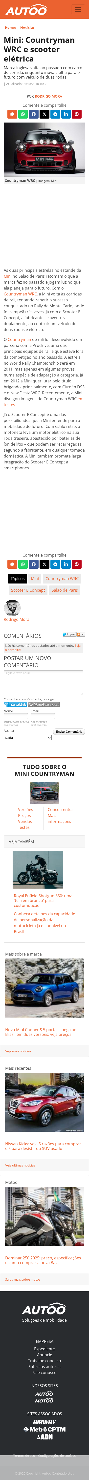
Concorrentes (60, 809)
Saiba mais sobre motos (22, 1279)
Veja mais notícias (18, 1051)
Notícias (27, 27)
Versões (25, 809)
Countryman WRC (20, 294)
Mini (8, 276)
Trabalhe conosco (44, 1360)
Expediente (44, 1349)
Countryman (19, 339)
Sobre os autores (44, 1366)
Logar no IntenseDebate (15, 704)
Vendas (25, 821)
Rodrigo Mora (48, 96)
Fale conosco (44, 1372)
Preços (24, 815)
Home (10, 27)
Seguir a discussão (80, 634)
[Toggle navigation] (78, 9)
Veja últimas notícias (20, 1165)
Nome (8, 711)
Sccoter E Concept (28, 590)
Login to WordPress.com (44, 704)
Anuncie (44, 1354)
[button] (12, 114)
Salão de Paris (65, 590)
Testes (24, 827)
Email (35, 711)
